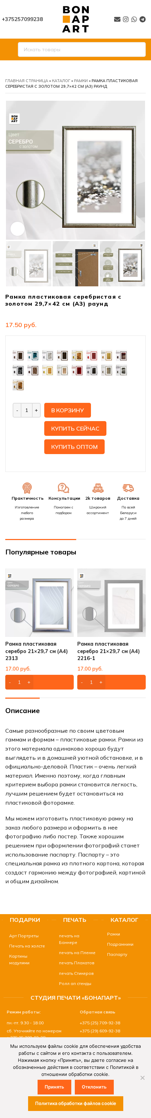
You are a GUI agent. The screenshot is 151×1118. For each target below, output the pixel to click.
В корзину (67, 410)
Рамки (81, 80)
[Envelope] (117, 19)
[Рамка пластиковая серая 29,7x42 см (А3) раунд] (92, 369)
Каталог (61, 80)
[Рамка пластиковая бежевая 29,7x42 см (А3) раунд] (106, 354)
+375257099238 (22, 19)
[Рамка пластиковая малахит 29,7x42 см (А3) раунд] (33, 354)
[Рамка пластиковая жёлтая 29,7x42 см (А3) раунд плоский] (77, 354)
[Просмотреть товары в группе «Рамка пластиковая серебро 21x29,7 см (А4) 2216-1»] (111, 682)
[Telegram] (142, 19)
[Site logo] (75, 18)
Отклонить (94, 1087)
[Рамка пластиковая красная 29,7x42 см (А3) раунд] (92, 354)
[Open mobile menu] (8, 49)
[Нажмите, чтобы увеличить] (18, 229)
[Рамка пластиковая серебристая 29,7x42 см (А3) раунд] (106, 369)
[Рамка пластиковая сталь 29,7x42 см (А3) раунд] (47, 354)
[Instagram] (126, 19)
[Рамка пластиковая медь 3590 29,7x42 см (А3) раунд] (18, 354)
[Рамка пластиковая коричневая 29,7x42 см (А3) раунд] (33, 369)
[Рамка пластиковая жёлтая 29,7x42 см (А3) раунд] (47, 369)
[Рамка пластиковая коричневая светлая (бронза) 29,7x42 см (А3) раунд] (62, 354)
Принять (54, 1087)
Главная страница (26, 80)
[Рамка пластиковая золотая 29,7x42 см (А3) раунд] (62, 369)
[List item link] (25, 935)
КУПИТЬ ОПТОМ (74, 446)
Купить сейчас (75, 428)
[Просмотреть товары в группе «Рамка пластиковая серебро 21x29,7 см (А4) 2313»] (39, 682)
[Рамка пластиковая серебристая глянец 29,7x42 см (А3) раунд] (121, 369)
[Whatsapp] (134, 19)
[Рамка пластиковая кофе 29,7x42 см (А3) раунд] (18, 369)
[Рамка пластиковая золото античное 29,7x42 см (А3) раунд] (18, 384)
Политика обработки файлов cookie (75, 1103)
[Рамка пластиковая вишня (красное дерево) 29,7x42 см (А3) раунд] (77, 369)
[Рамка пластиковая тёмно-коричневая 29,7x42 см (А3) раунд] (121, 354)
